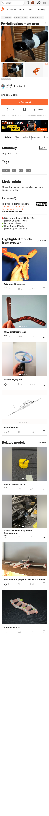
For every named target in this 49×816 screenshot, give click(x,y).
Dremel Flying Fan (13, 379)
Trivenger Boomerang (15, 284)
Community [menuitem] (40, 9)
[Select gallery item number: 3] (26, 278)
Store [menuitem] (21, 9)
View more (41, 241)
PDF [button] (44, 148)
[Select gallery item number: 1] (22, 278)
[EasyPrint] (28, 3)
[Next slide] (45, 70)
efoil (28, 170)
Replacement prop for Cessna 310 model (24, 579)
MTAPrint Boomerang (15, 332)
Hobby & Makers (21, 17)
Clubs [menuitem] (29, 9)
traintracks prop (12, 627)
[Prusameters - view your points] (32, 2)
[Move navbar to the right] (46, 9)
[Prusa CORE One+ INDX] (24, 126)
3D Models (7, 17)
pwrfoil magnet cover (15, 484)
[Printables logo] (2, 9)
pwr (21, 170)
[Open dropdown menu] (45, 23)
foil (14, 170)
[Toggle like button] (5, 288)
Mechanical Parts (37, 17)
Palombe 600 (11, 427)
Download (26, 102)
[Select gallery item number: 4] (26, 326)
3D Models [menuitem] (11, 9)
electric (6, 170)
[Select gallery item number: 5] (28, 326)
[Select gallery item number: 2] (24, 278)
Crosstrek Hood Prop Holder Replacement (18, 531)
